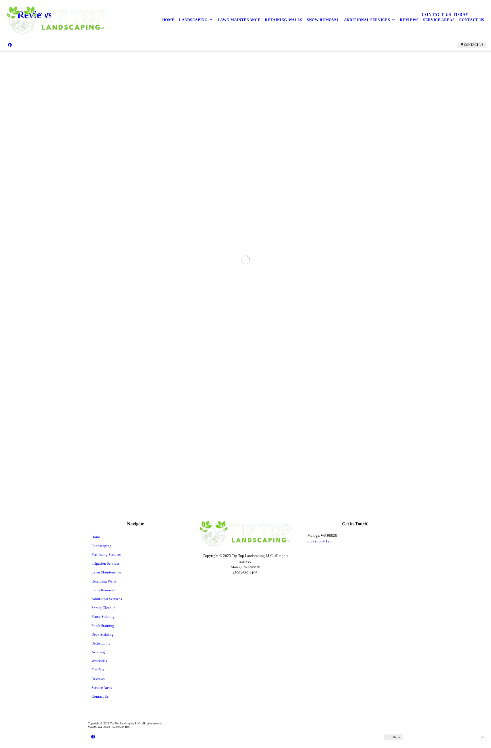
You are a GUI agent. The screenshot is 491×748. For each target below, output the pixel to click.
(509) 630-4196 (319, 541)
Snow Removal (323, 20)
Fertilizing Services (106, 554)
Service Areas (438, 20)
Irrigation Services (105, 563)
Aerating (98, 652)
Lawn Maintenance (239, 20)
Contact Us (471, 20)
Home (168, 20)
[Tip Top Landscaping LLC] (56, 20)
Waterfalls (99, 661)
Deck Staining (102, 634)
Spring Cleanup (103, 608)
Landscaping (193, 20)
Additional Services (367, 20)
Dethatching (101, 643)
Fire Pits (97, 670)
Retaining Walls (283, 20)
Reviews (409, 20)
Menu (396, 737)
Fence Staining (103, 616)
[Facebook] (10, 45)
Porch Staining (102, 625)
